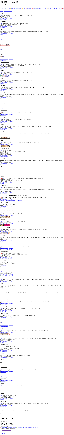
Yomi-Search (4, 433)
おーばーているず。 (5, 62)
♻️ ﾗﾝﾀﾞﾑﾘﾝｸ (59, 8)
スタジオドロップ (4, 299)
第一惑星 (2, 359)
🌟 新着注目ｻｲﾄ (13, 8)
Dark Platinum (4, 367)
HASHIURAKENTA (5, 185)
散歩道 (2, 78)
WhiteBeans (3, 21)
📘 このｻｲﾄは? (7, 8)
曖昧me (2, 176)
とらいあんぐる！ (4, 319)
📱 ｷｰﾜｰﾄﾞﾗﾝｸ (54, 8)
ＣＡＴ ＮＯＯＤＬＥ (5, 227)
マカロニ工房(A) (4, 202)
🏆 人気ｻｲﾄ (24, 8)
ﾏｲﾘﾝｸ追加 (11, 18)
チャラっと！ (3, 277)
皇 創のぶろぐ (4, 353)
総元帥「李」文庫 (4, 313)
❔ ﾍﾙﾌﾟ (35, 9)
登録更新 (14, 427)
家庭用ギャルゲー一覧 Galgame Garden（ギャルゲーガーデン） (14, 195)
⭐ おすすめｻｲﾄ (43, 8)
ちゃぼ (2, 131)
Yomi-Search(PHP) (5, 432)
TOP (1, 6)
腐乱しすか (3, 235)
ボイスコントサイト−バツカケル (7, 269)
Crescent (2, 383)
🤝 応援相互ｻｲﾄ (49, 8)
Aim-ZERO (3, 85)
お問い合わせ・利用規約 (26, 427)
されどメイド (3, 13)
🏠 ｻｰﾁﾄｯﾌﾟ (2, 8)
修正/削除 (2, 18)
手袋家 (2, 336)
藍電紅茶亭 (3, 283)
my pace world (4, 54)
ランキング (19, 427)
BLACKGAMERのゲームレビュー (8, 244)
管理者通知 (6, 18)
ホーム (1, 11)
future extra (3, 92)
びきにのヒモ (3, 401)
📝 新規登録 (34, 8)
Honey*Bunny (4, 374)
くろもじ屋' (3, 117)
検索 (6, 427)
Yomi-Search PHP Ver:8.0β (6, 430)
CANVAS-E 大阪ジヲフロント (7, 251)
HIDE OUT (3, 219)
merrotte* (3, 158)
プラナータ (3, 166)
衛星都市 (2, 393)
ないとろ (2, 408)
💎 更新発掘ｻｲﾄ (18, 8)
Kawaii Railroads (4, 47)
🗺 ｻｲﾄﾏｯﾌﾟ (31, 9)
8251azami (3, 290)
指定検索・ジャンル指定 (8, 11)
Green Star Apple (4, 344)
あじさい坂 (3, 100)
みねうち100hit (4, 260)
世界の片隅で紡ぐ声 (5, 148)
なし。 (2, 36)
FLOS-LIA (3, 70)
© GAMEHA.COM (34, 427)
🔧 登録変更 (38, 8)
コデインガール (4, 306)
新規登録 (10, 427)
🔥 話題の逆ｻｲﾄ (28, 8)
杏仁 (2, 140)
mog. (2, 328)
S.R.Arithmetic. (4, 110)
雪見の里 (2, 29)
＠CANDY (3, 124)
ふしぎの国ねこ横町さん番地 (7, 210)
